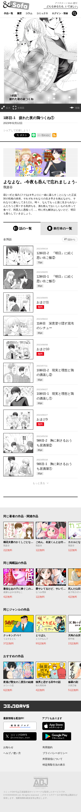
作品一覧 (8, 13)
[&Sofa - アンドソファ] (16, 6)
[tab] (21, 228)
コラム (29, 13)
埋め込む (45, 135)
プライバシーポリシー (55, 753)
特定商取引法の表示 (54, 764)
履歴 (19, 13)
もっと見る (39, 483)
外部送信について (53, 758)
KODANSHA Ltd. (13, 795)
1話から (71, 239)
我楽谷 (8, 187)
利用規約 (48, 747)
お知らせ (8, 747)
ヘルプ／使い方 (12, 753)
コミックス (42, 13)
